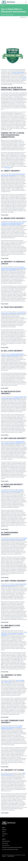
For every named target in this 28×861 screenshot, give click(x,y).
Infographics (5, 833)
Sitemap (4, 856)
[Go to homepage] (8, 2)
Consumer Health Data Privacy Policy (10, 849)
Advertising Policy (6, 841)
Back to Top (23, 17)
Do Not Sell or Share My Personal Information (12, 847)
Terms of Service (5, 845)
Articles (3, 831)
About (3, 835)
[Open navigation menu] (25, 2)
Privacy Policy (5, 843)
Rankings (4, 829)
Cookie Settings (10, 856)
